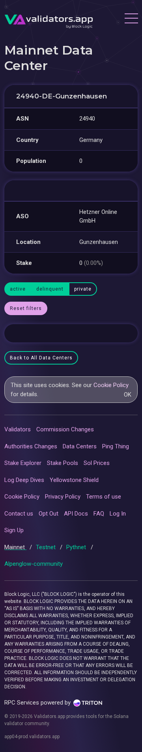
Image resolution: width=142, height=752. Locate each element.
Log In (118, 513)
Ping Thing (115, 446)
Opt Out (48, 513)
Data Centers (80, 446)
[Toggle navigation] (131, 19)
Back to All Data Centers (41, 358)
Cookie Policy (111, 385)
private (83, 289)
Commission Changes (65, 429)
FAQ (98, 513)
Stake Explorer (22, 463)
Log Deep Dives (24, 480)
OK (127, 394)
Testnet (46, 547)
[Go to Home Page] (48, 19)
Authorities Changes (30, 446)
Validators (17, 429)
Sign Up (14, 530)
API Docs (76, 513)
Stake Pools (62, 463)
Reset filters (26, 308)
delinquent (50, 289)
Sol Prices (97, 463)
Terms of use (103, 496)
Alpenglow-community (33, 563)
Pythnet (77, 547)
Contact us (18, 513)
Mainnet (15, 547)
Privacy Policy (62, 496)
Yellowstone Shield (74, 480)
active (18, 289)
